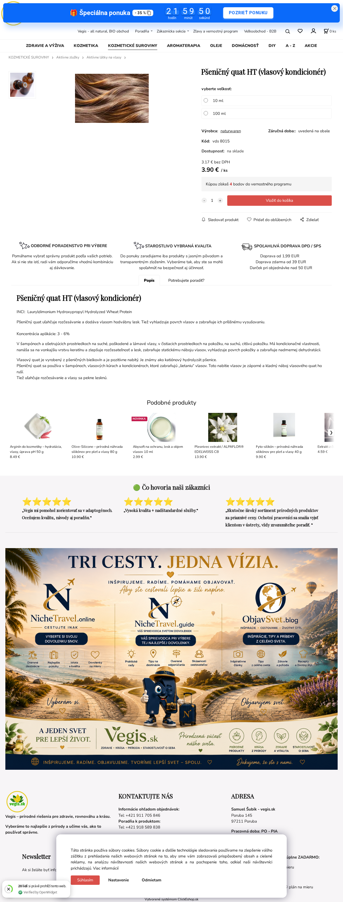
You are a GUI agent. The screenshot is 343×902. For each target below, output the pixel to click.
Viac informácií (105, 868)
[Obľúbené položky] (300, 31)
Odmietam (151, 880)
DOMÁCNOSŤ (245, 45)
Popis (149, 280)
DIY (272, 45)
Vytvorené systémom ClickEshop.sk (171, 899)
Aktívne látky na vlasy (104, 57)
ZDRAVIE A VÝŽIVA (45, 45)
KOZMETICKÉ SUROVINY (132, 45)
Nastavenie (118, 880)
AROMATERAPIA (183, 45)
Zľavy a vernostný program (215, 31)
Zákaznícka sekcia (171, 31)
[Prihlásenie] (313, 30)
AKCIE (311, 45)
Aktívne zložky (67, 57)
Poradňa (142, 31)
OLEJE (216, 45)
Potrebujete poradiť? (186, 280)
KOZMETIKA (86, 45)
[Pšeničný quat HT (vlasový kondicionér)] (112, 111)
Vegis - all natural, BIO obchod (103, 31)
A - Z (290, 45)
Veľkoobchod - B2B (260, 31)
